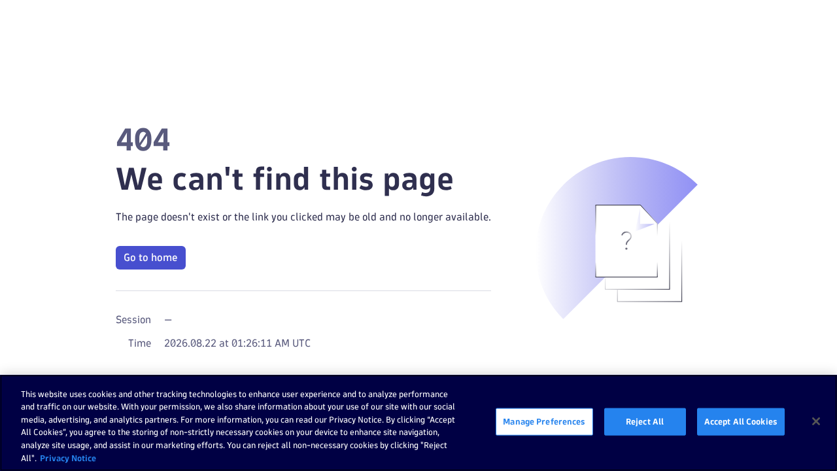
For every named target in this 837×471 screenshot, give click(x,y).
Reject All (645, 421)
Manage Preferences (544, 421)
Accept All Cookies (740, 421)
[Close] (816, 421)
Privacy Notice (68, 457)
